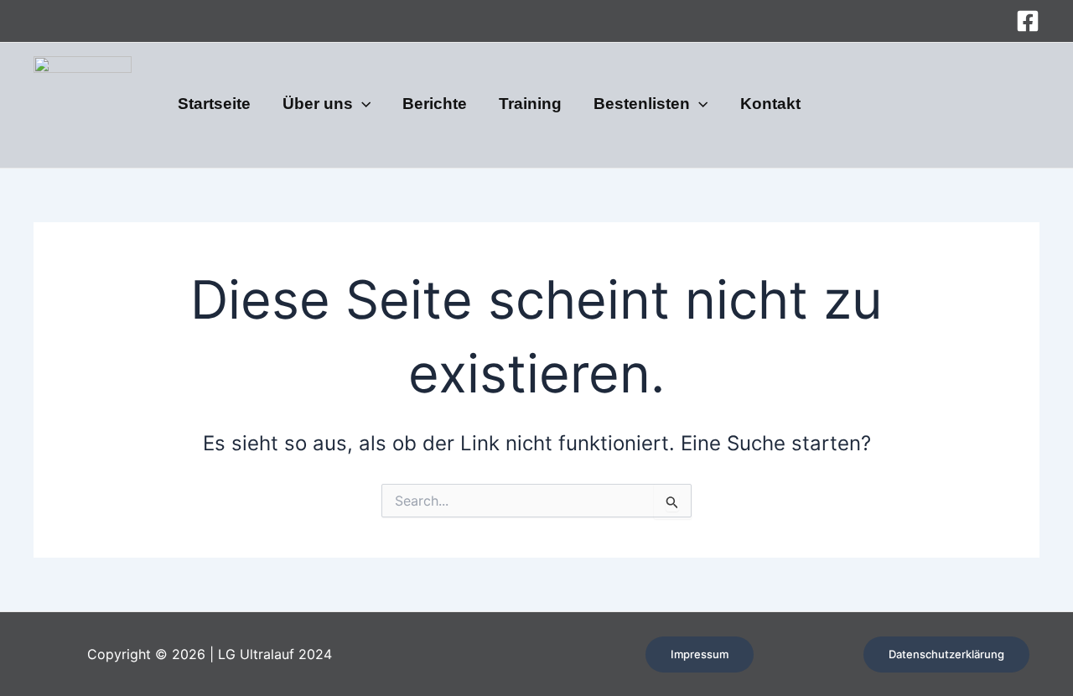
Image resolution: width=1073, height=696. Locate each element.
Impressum (699, 654)
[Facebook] (1027, 21)
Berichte (434, 104)
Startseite (214, 104)
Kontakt (770, 104)
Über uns (318, 104)
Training (530, 104)
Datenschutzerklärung (946, 654)
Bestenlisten (642, 104)
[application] (362, 104)
